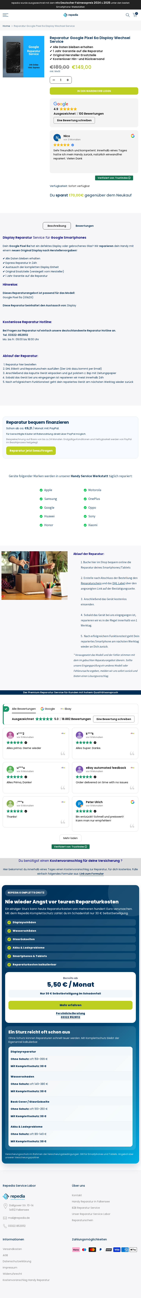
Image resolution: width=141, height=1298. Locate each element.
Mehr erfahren (71, 1005)
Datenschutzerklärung (17, 1261)
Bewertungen (85, 225)
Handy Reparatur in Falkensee (91, 1201)
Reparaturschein (82, 1220)
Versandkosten (12, 1249)
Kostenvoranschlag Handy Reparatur (26, 1280)
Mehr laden (70, 838)
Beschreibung (57, 225)
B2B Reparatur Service (86, 1208)
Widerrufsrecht (12, 1274)
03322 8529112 (17, 1226)
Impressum (10, 1267)
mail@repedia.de (19, 1218)
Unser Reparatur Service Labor (91, 1214)
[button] (48, 709)
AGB (5, 1255)
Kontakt (77, 1195)
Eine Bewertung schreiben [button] (74, 120)
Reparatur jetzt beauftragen (31, 451)
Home (6, 26)
